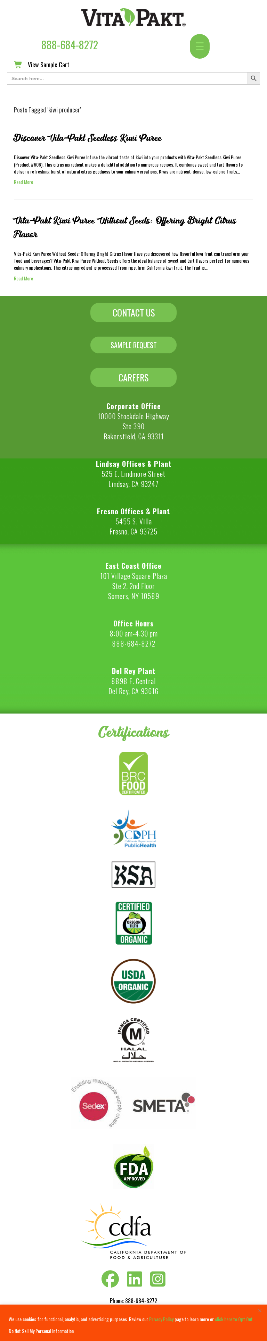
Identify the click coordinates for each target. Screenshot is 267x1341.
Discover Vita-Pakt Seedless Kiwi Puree (87, 138)
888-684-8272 (69, 44)
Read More (23, 181)
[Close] (260, 1310)
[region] (133, 1323)
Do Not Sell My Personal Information (41, 1330)
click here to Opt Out (234, 1319)
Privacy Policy (161, 1319)
